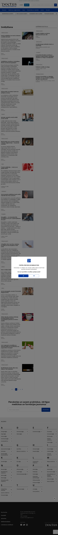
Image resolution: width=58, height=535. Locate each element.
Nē (34, 275)
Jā (23, 275)
